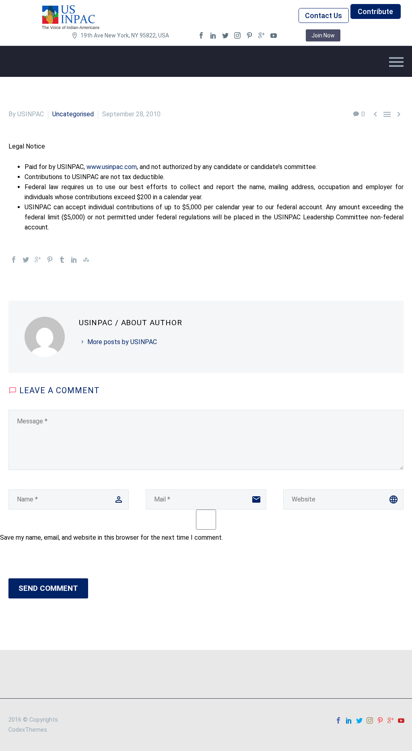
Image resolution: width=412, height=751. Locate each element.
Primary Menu (396, 62)
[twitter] (225, 35)
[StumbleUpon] (86, 259)
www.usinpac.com (112, 167)
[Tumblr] (62, 259)
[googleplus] (261, 35)
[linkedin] (213, 35)
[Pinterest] (50, 259)
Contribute (375, 11)
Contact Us (323, 15)
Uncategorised (73, 114)
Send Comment (48, 588)
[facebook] (201, 35)
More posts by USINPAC (122, 342)
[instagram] (237, 35)
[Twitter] (26, 259)
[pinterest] (249, 35)
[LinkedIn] (74, 259)
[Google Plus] (38, 259)
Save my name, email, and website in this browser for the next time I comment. (111, 537)
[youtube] (274, 35)
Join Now (323, 35)
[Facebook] (13, 259)
